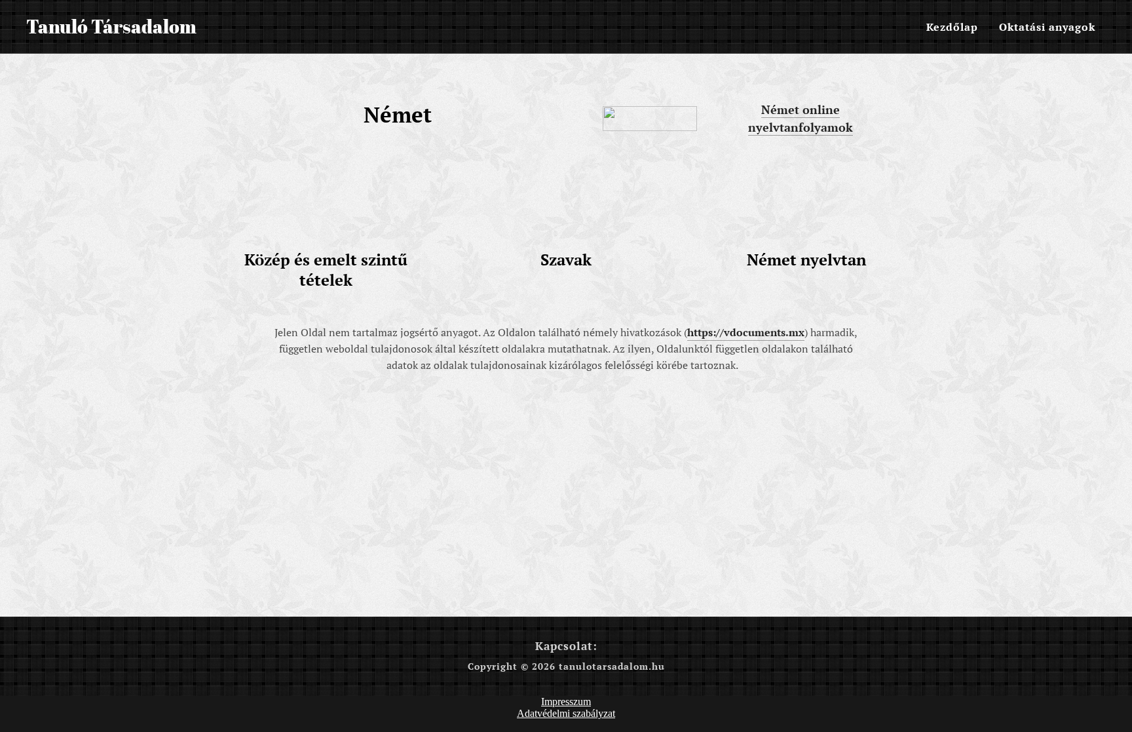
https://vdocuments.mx (745, 332)
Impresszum (566, 701)
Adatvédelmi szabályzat (566, 713)
